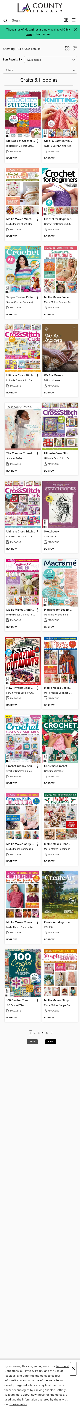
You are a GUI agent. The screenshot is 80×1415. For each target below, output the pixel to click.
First (32, 1041)
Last (50, 1041)
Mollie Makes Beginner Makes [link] (58, 688)
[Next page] (51, 1033)
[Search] (5, 20)
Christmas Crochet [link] (55, 766)
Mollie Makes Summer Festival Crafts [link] (58, 297)
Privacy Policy (34, 1371)
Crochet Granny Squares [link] (20, 766)
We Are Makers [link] (53, 375)
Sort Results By (12, 59)
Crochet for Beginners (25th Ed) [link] (58, 219)
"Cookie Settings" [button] (56, 1390)
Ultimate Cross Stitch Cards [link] (20, 375)
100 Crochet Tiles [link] (17, 1000)
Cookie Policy (18, 1404)
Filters (9, 70)
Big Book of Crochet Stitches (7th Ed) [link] (20, 141)
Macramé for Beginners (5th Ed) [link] (58, 610)
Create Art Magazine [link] (57, 922)
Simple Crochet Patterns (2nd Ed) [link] (20, 297)
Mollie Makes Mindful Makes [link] (20, 219)
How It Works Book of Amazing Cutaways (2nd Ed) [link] (20, 688)
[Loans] (66, 20)
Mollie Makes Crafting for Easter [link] (20, 610)
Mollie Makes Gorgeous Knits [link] (20, 844)
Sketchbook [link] (51, 531)
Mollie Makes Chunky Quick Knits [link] (20, 922)
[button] (67, 49)
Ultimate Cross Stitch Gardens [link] (58, 453)
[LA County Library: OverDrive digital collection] (40, 8)
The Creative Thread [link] (19, 453)
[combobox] (32, 20)
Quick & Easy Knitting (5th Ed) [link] (58, 141)
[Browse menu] (73, 20)
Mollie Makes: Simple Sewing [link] (58, 1000)
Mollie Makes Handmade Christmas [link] (58, 844)
